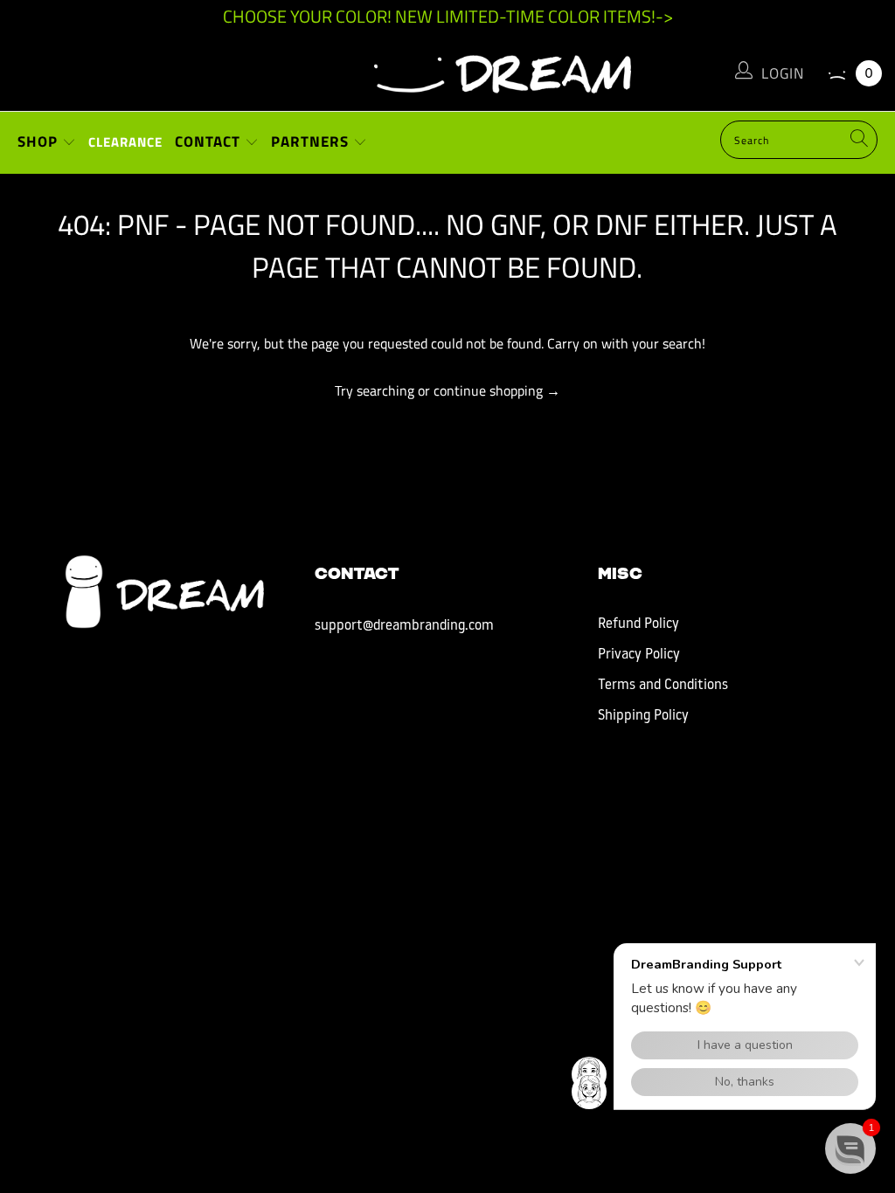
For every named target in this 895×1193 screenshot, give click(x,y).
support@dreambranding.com (404, 626)
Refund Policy (638, 624)
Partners (312, 141)
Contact (210, 141)
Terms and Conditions (663, 686)
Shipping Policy (643, 716)
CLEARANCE (125, 142)
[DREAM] (447, 69)
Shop (39, 141)
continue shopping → (497, 390)
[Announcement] (447, 16)
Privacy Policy (639, 655)
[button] (850, 1148)
